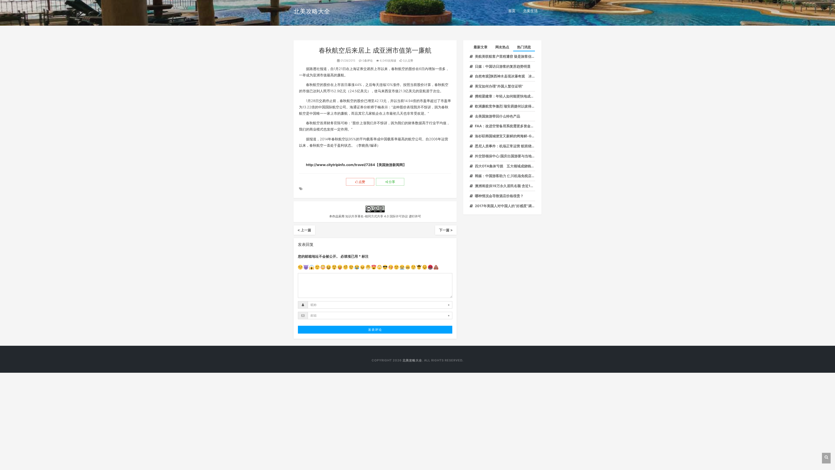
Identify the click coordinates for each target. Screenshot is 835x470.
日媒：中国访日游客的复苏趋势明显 (502, 66)
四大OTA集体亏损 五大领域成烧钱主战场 (504, 166)
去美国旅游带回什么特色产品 (497, 116)
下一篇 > (446, 230)
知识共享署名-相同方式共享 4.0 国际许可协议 (376, 216)
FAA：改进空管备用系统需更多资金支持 (504, 126)
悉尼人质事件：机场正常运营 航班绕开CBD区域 (504, 146)
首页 (512, 11)
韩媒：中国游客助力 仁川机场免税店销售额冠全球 (504, 176)
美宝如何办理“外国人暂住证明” (498, 86)
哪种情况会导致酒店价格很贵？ (499, 196)
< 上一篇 (304, 230)
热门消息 (524, 47)
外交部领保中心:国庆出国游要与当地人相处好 (504, 156)
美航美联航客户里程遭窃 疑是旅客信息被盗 (504, 56)
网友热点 (502, 47)
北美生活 (530, 11)
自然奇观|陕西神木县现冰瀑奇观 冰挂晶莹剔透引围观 (504, 76)
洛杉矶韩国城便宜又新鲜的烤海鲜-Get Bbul (504, 136)
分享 (391, 182)
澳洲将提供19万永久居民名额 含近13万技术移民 (504, 186)
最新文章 (481, 47)
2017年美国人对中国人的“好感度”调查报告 (504, 206)
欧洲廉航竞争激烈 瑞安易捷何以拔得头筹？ (504, 106)
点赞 (361, 182)
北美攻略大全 (312, 11)
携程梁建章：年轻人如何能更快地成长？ (504, 96)
